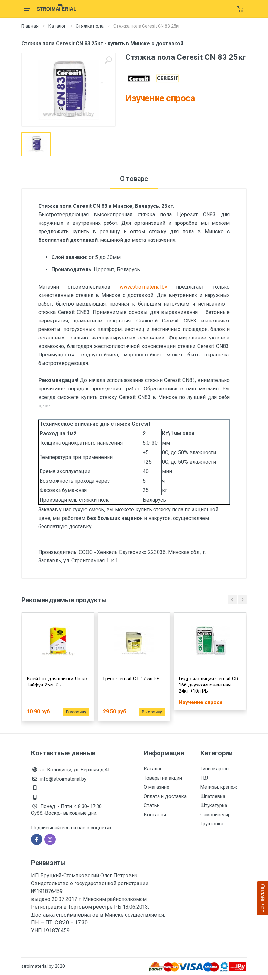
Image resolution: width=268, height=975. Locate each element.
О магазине (156, 787)
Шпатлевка (212, 796)
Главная (30, 26)
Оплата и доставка (165, 796)
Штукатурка (213, 805)
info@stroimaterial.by (63, 779)
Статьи (151, 805)
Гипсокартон (214, 769)
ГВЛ (204, 778)
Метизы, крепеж (218, 787)
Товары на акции (163, 778)
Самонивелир (215, 815)
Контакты (155, 815)
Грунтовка (211, 824)
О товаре (134, 179)
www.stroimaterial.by (148, 287)
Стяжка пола (90, 26)
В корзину (76, 711)
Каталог (57, 26)
